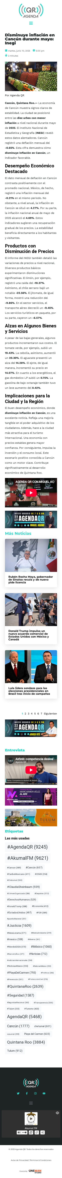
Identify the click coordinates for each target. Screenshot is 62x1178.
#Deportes (42, 893)
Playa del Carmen (37, 1033)
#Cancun (14, 867)
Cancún (18, 1026)
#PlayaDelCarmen (21, 972)
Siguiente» (50, 713)
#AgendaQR (27, 847)
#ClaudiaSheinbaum (23, 886)
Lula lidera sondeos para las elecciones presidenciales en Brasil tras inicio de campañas (29, 691)
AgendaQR (24, 1016)
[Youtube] (44, 1093)
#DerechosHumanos (21, 899)
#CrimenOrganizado (18, 893)
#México (41, 946)
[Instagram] (35, 1093)
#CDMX (41, 874)
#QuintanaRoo (25, 986)
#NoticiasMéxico (42, 966)
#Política (47, 973)
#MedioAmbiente (41, 933)
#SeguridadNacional (18, 1002)
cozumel (13, 1034)
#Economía (40, 906)
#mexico (15, 939)
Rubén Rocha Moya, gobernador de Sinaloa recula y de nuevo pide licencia (30, 579)
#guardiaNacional (16, 919)
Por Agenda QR (14, 95)
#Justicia (19, 926)
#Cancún (34, 867)
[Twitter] (18, 1093)
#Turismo (31, 1008)
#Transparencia (43, 1002)
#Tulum (13, 1009)
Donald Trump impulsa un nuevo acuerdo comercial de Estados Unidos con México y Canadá (28, 635)
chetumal (42, 1026)
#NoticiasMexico (17, 966)
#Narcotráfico (15, 954)
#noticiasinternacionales (19, 960)
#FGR (41, 912)
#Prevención (15, 979)
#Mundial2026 (16, 946)
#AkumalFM (27, 858)
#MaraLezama (16, 933)
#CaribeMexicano (18, 874)
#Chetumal (14, 880)
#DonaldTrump (17, 906)
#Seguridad (20, 995)
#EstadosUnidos (19, 912)
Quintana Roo (26, 1042)
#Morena (34, 939)
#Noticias (38, 953)
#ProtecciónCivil (38, 979)
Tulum (14, 1050)
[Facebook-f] (26, 1093)
